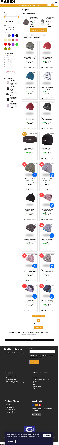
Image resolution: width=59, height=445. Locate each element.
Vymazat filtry (11, 71)
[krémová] (5, 40)
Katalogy (35, 381)
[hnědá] (13, 40)
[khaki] (5, 48)
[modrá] (13, 35)
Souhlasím (47, 435)
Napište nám (36, 414)
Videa (34, 383)
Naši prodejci (9, 406)
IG (36, 405)
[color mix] (9, 48)
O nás (34, 376)
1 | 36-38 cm (10, 56)
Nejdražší (42, 35)
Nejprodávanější (27, 37)
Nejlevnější (35, 35)
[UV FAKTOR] (29, 139)
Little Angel (10, 29)
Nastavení (11, 441)
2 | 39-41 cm (10, 58)
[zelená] (16, 44)
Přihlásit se (34, 362)
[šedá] (9, 35)
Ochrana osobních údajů (12, 381)
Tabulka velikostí (37, 386)
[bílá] (5, 35)
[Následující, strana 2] (38, 320)
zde (13, 438)
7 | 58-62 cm (10, 68)
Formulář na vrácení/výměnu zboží (15, 383)
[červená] (5, 44)
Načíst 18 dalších (38, 316)
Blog (34, 388)
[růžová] (16, 40)
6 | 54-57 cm (10, 66)
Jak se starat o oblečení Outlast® (41, 379)
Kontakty (35, 378)
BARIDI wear (10, 27)
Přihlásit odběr (29, 339)
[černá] (16, 35)
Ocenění (35, 384)
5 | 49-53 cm (10, 64)
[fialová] (13, 44)
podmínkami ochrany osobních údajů (41, 356)
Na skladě (9, 21)
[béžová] (9, 40)
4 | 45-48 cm (10, 62)
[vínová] (9, 44)
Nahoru (39, 327)
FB (33, 405)
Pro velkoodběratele (11, 379)
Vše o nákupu (9, 378)
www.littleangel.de (10, 412)
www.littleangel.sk (10, 411)
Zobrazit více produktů (38, 30)
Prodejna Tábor (10, 404)
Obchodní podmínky (11, 376)
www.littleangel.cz (10, 409)
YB (39, 405)
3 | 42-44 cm (10, 60)
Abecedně (36, 37)
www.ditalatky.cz (10, 407)
